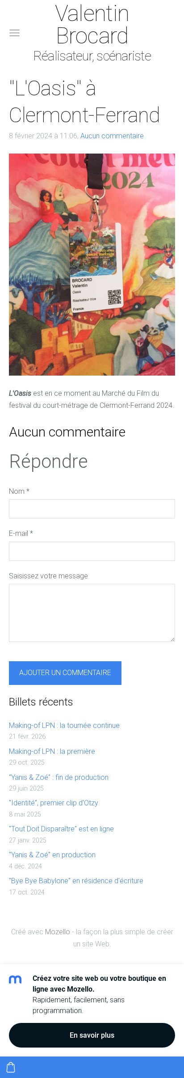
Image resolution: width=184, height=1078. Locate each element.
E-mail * (21, 533)
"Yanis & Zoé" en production (52, 855)
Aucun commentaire (112, 136)
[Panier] (10, 1067)
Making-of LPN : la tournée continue (64, 725)
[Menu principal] (14, 33)
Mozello (57, 932)
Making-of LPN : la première (52, 751)
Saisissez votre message (48, 576)
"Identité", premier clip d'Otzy (53, 803)
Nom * (19, 491)
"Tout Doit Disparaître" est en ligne (61, 829)
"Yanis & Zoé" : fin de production (59, 777)
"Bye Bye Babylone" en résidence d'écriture (76, 881)
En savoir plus (92, 1035)
